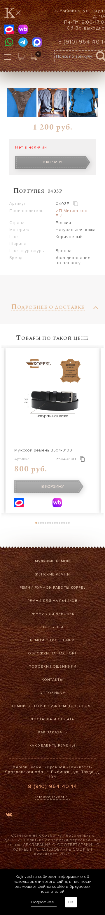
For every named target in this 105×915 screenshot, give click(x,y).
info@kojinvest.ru (52, 797)
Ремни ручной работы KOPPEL (53, 587)
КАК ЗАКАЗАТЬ (52, 732)
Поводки (39, 666)
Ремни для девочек (52, 614)
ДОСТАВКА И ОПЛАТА (52, 719)
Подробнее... (44, 902)
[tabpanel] (52, 430)
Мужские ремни (52, 561)
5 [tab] (45, 522)
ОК (71, 902)
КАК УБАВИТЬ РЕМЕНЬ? (52, 745)
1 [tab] (36, 522)
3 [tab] (40, 522)
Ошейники (64, 666)
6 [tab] (47, 522)
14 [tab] (66, 522)
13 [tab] (64, 522)
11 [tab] (59, 522)
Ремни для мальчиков (52, 601)
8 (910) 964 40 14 (52, 786)
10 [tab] (57, 522)
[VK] (8, 815)
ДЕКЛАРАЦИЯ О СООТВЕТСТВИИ (57, 844)
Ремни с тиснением (52, 640)
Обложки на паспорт (52, 653)
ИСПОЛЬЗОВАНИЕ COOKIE (61, 849)
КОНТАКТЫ (52, 680)
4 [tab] (43, 522)
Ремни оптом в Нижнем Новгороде (52, 706)
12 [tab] (61, 522)
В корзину (52, 162)
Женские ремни (52, 574)
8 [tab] (52, 522)
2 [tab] (38, 522)
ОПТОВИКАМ (52, 693)
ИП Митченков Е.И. (72, 213)
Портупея (52, 627)
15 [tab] (68, 522)
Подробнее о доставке (48, 308)
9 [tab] (54, 522)
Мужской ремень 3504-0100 (43, 450)
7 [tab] (50, 522)
